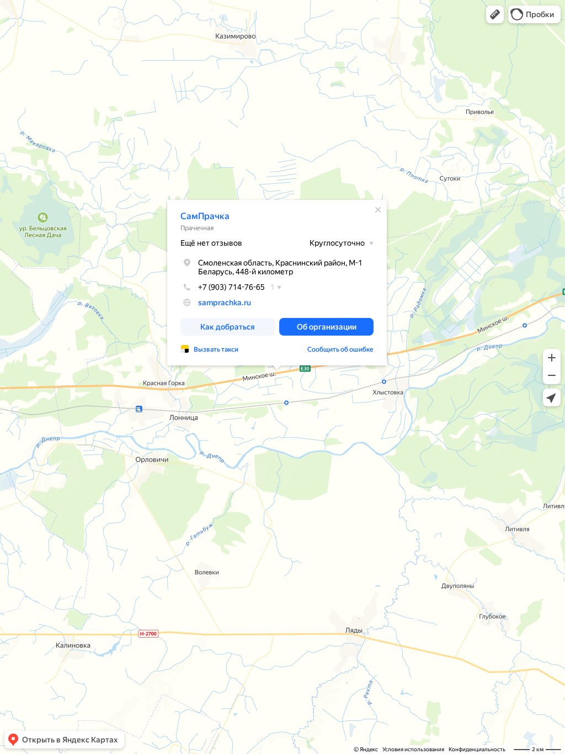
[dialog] (277, 282)
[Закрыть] (378, 209)
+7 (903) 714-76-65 (231, 287)
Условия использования (413, 749)
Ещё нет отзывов (211, 242)
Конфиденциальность (477, 749)
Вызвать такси (216, 349)
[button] (495, 14)
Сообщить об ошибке (340, 349)
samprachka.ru (224, 302)
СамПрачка (205, 216)
